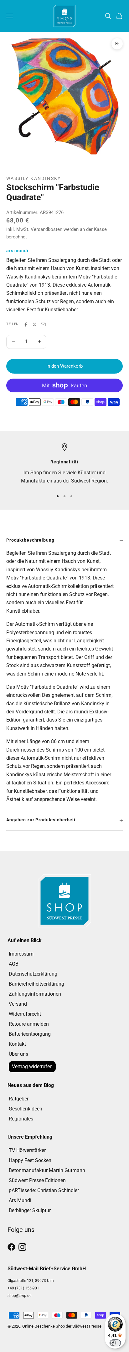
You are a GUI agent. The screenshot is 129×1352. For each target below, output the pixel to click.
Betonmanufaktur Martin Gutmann (47, 1170)
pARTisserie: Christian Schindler (44, 1190)
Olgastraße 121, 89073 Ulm (31, 1280)
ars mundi (17, 250)
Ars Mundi (20, 1200)
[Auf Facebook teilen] (25, 324)
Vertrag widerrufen (32, 1066)
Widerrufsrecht (25, 1014)
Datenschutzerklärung (33, 974)
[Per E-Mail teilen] (43, 324)
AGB (13, 964)
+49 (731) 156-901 (23, 1288)
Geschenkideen (25, 1109)
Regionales (21, 1119)
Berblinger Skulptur (30, 1210)
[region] (64, 464)
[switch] (115, 1342)
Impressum (21, 954)
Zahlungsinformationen (35, 994)
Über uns (18, 1054)
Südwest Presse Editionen (37, 1180)
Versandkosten (46, 229)
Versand (18, 1004)
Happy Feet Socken (30, 1160)
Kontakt (17, 1044)
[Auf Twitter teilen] (34, 324)
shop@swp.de (19, 1295)
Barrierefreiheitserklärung (36, 984)
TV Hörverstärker (27, 1150)
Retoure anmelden (29, 1024)
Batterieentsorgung (30, 1034)
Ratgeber (18, 1099)
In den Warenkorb (64, 366)
